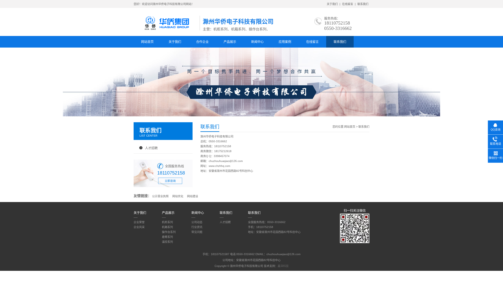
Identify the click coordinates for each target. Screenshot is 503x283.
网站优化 (177, 196)
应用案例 (285, 41)
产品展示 (230, 41)
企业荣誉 (139, 222)
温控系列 (167, 241)
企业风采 (139, 227)
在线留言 (347, 4)
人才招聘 (151, 148)
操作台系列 (169, 231)
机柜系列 (167, 222)
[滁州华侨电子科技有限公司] (167, 29)
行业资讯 (196, 227)
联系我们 (362, 4)
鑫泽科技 (283, 265)
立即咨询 (170, 180)
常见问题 (196, 231)
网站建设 (192, 196)
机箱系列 (167, 227)
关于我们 (332, 4)
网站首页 (147, 41)
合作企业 (202, 41)
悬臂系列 (167, 236)
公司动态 (196, 222)
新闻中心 (257, 41)
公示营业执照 (160, 196)
